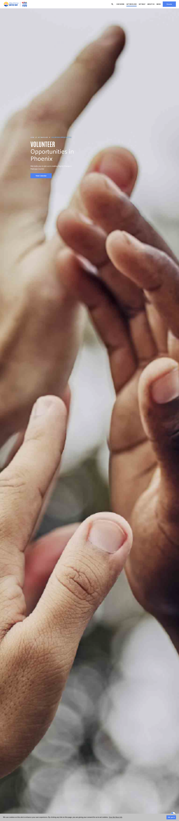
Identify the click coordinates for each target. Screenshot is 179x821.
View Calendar (41, 175)
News (159, 4)
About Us (150, 4)
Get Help (142, 4)
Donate (169, 4)
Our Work (120, 4)
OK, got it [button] (171, 817)
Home (32, 137)
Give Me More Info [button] (115, 817)
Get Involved (131, 4)
